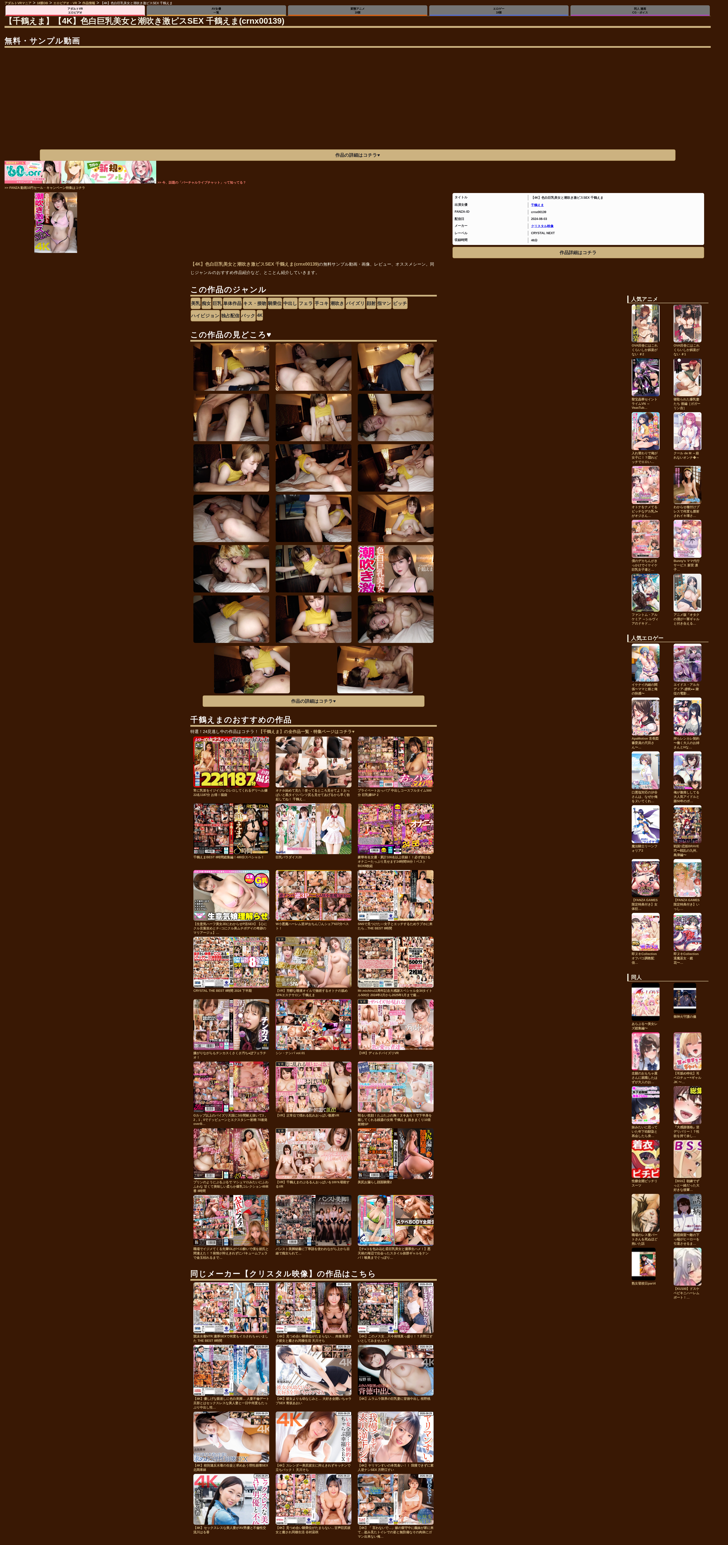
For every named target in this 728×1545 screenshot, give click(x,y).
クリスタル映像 (542, 226)
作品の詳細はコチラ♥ (357, 155)
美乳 (195, 303)
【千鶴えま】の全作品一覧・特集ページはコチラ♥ (307, 731)
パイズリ (355, 303)
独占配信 (230, 315)
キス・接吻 (254, 303)
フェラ (306, 303)
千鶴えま (537, 205)
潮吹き (337, 303)
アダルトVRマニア (18, 3)
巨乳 (217, 303)
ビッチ (400, 303)
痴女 (206, 303)
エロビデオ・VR (65, 3)
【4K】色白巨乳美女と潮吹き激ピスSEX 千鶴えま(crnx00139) (254, 264)
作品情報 (88, 3)
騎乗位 (275, 303)
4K (260, 315)
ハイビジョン (205, 315)
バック (248, 315)
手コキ (322, 303)
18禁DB (42, 3)
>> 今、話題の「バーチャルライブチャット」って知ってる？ (202, 182)
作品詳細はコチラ (578, 252)
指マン (384, 303)
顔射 (371, 303)
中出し (290, 303)
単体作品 (232, 303)
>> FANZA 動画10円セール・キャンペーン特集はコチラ (45, 188)
